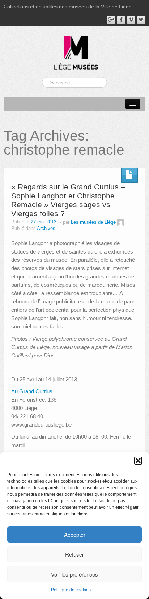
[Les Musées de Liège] (74, 50)
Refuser (74, 554)
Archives (46, 228)
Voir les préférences (74, 574)
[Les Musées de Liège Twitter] (141, 20)
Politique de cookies (71, 589)
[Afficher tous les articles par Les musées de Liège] (120, 222)
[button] (138, 460)
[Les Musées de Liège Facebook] (121, 20)
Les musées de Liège (93, 222)
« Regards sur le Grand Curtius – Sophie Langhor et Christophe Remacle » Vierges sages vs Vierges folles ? (68, 200)
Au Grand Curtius (31, 391)
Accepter (74, 534)
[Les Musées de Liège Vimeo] (131, 20)
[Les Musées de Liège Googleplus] (111, 20)
